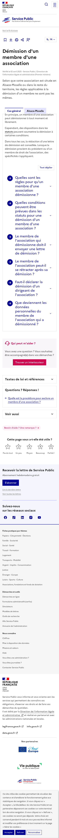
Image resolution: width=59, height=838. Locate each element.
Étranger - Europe (10, 574)
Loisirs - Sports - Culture (12, 579)
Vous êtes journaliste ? (12, 662)
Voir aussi (12, 414)
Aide (4, 653)
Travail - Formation (10, 550)
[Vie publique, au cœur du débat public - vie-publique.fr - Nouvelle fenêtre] (29, 767)
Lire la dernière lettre (11, 489)
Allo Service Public (10, 621)
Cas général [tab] (14, 111)
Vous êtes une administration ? (15, 657)
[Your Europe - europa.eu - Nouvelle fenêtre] (29, 749)
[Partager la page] (22, 40)
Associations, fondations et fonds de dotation (22, 584)
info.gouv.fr (33, 726)
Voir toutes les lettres (11, 494)
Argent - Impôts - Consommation (16, 565)
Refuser (20, 832)
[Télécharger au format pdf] (11, 40)
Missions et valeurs (10, 648)
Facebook (5, 517)
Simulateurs (7, 606)
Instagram (31, 517)
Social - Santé (8, 545)
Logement (6, 555)
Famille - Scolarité (10, 540)
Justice (5, 570)
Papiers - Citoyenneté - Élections (16, 535)
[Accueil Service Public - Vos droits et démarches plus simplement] (22, 23)
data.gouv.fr (8, 733)
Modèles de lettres (10, 611)
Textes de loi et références (24, 379)
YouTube (39, 517)
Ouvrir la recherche (46, 4)
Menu (54, 6)
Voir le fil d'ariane (10, 30)
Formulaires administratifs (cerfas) (17, 601)
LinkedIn (22, 517)
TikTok (14, 517)
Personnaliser (34, 832)
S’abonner (10, 483)
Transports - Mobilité (11, 560)
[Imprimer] (16, 40)
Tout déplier (46, 167)
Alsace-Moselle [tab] (35, 111)
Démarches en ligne (11, 596)
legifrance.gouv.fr (11, 726)
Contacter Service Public (13, 667)
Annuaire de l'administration (14, 626)
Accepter (8, 832)
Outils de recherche (11, 616)
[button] (28, 40)
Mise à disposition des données (15, 643)
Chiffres (5, 638)
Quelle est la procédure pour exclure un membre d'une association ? (31, 400)
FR (51, 39)
